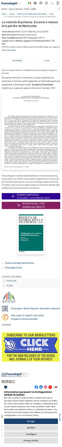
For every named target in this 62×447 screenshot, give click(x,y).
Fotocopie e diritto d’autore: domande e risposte (35, 308)
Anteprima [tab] (17, 61)
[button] (28, 3)
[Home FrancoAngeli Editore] (11, 3)
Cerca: (4, 9)
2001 (52, 14)
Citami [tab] (47, 61)
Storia (9, 286)
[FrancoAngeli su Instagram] (10, 382)
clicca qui (11, 50)
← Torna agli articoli (12, 267)
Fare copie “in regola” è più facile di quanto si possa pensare (27, 317)
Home (4, 14)
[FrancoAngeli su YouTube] (13, 382)
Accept (31, 421)
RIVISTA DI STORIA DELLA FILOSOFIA (32, 14)
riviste (11, 14)
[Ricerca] (59, 9)
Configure (31, 434)
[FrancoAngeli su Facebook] (3, 382)
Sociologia (11, 281)
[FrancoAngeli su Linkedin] (6, 382)
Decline (31, 427)
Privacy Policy (31, 440)
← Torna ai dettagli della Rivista (18, 263)
